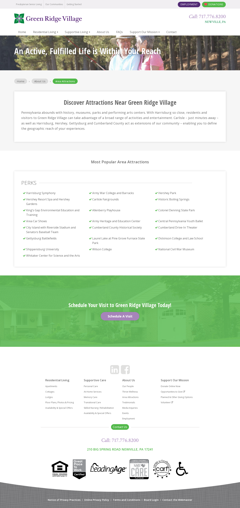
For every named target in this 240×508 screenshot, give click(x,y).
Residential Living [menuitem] (44, 32)
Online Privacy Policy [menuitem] (96, 500)
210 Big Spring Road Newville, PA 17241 (120, 449)
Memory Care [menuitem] (90, 397)
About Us (40, 81)
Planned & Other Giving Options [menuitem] (177, 397)
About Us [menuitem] (103, 32)
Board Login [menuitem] (151, 500)
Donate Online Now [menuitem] (170, 386)
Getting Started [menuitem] (74, 4)
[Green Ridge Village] (56, 18)
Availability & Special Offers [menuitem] (59, 407)
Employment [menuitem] (128, 418)
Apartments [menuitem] (51, 386)
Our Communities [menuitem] (54, 4)
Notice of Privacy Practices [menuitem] (64, 500)
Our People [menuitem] (128, 386)
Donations (215, 4)
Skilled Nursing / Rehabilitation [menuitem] (99, 407)
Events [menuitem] (125, 413)
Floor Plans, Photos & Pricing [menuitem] (59, 402)
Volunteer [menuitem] (166, 402)
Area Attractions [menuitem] (130, 397)
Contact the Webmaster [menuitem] (177, 500)
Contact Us (120, 427)
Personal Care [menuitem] (91, 386)
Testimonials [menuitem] (128, 402)
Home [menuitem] (22, 32)
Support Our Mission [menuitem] (144, 32)
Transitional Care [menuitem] (92, 402)
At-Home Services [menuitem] (92, 391)
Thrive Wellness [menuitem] (130, 391)
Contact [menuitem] (171, 32)
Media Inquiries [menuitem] (130, 407)
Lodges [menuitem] (49, 397)
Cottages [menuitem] (49, 391)
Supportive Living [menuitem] (76, 32)
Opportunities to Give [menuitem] (172, 391)
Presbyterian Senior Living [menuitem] (29, 4)
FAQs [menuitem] (119, 32)
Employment (189, 4)
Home (20, 81)
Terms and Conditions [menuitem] (126, 500)
